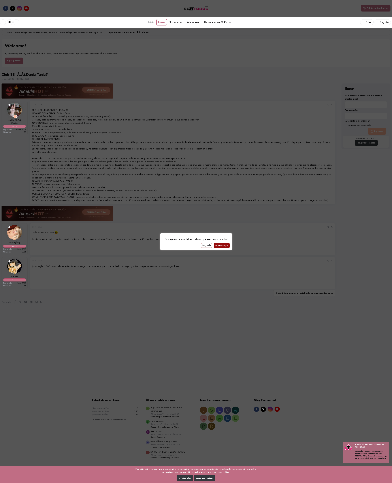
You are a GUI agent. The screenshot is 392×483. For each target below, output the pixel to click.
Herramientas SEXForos (217, 22)
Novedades (175, 22)
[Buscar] (16, 22)
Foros (161, 22)
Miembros (193, 22)
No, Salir (206, 245)
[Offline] (9, 105)
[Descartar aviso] (386, 445)
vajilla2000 (14, 120)
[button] (10, 22)
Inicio (151, 22)
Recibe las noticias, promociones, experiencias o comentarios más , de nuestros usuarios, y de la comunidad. (371, 454)
